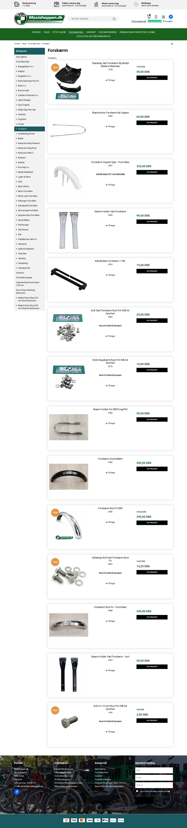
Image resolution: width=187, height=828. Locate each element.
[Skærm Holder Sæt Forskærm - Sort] (68, 674)
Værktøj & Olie (24, 268)
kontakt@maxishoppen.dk (31, 786)
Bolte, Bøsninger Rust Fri (28, 81)
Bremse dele (23, 90)
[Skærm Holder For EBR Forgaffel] (68, 427)
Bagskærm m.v (24, 76)
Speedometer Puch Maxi (28, 215)
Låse (20, 182)
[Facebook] (169, 18)
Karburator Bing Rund (27, 148)
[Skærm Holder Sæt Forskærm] (68, 229)
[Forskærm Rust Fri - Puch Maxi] (68, 625)
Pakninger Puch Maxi (27, 201)
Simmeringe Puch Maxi (28, 210)
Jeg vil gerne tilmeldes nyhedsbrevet (154, 790)
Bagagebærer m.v (26, 66)
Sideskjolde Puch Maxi (27, 206)
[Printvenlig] (172, 44)
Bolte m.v (22, 86)
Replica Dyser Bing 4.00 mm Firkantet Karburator (28, 306)
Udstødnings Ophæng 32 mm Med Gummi (25, 820)
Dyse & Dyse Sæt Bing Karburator (93, 36)
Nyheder (36, 32)
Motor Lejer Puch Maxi (27, 196)
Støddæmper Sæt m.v (27, 239)
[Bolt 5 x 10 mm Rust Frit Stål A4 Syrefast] (68, 723)
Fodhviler (22, 114)
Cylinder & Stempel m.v (28, 95)
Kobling (21, 162)
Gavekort (91, 32)
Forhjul (21, 124)
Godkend (143, 800)
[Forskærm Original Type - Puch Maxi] (68, 180)
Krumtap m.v (23, 167)
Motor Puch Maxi (25, 191)
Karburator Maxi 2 (25, 153)
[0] (149, 18)
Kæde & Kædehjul (25, 172)
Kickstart (22, 158)
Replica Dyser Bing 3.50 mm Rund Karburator (28, 299)
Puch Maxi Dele (76, 32)
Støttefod (22, 244)
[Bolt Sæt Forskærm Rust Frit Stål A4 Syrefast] (68, 328)
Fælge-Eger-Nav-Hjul (27, 110)
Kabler (21, 138)
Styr (20, 234)
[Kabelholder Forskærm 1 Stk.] (68, 278)
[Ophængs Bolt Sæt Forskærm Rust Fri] (68, 575)
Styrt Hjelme (59, 32)
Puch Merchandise (108, 32)
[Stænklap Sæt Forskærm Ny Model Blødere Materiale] (68, 81)
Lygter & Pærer (24, 177)
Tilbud (46, 32)
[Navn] (154, 770)
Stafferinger (23, 225)
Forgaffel (22, 119)
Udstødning (23, 263)
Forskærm (22, 129)
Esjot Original (23, 105)
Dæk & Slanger (24, 100)
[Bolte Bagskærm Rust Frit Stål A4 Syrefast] (68, 377)
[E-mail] (154, 778)
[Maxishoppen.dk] (39, 19)
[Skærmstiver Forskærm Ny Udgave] (68, 130)
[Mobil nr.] (154, 785)
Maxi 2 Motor (23, 186)
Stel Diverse (23, 230)
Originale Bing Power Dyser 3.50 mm (137, 32)
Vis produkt (152, 78)
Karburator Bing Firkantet (29, 143)
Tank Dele (22, 254)
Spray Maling (23, 220)
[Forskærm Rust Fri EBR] (68, 526)
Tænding (22, 258)
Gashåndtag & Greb (26, 134)
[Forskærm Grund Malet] (68, 476)
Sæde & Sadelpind (26, 249)
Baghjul (21, 71)
